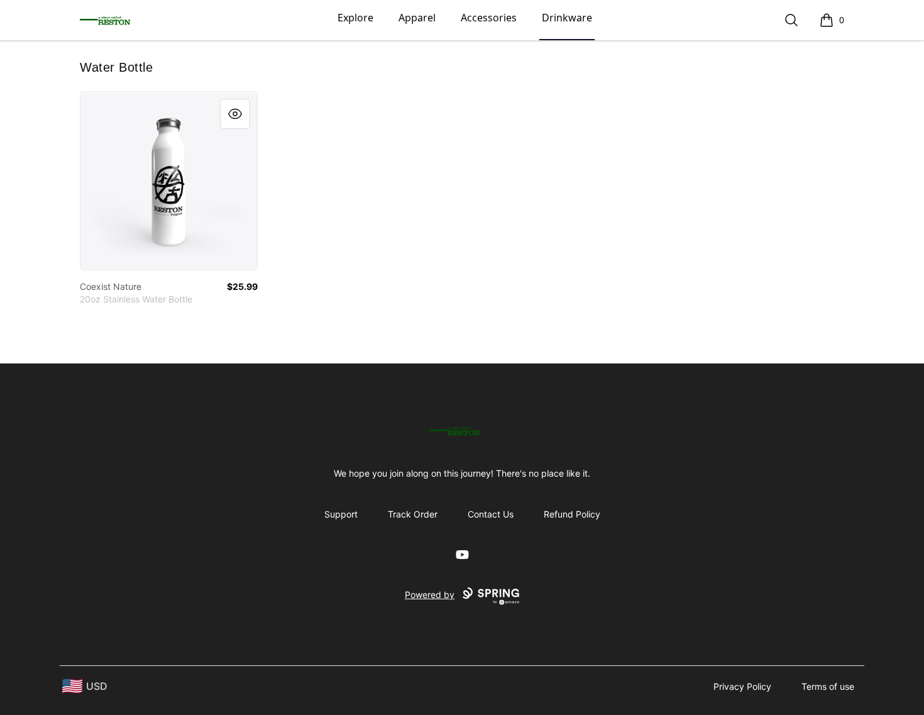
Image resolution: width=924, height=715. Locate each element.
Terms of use (827, 686)
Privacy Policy (742, 686)
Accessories (489, 18)
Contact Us (491, 514)
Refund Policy (572, 514)
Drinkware (567, 18)
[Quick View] (235, 114)
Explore (355, 18)
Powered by (429, 594)
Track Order (412, 514)
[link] (168, 181)
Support (341, 514)
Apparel (417, 18)
